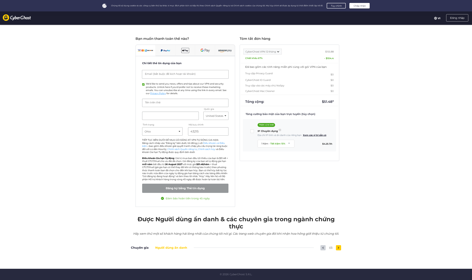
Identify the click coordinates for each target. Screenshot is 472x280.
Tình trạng (148, 124)
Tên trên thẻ (152, 102)
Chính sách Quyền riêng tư (182, 149)
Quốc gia (209, 109)
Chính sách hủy (206, 149)
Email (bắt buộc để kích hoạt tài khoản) (170, 74)
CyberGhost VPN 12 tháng (261, 51)
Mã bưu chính (196, 124)
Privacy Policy (158, 93)
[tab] (145, 50)
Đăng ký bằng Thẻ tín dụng (185, 188)
